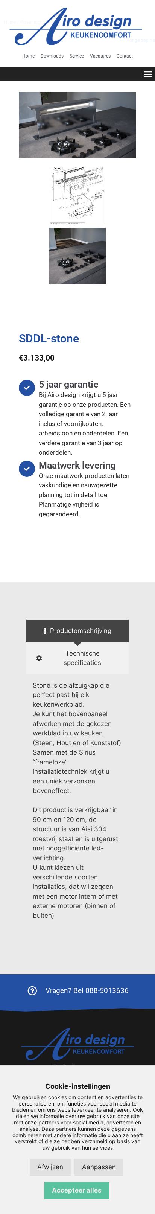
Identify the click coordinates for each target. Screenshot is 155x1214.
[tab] (77, 631)
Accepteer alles (77, 1190)
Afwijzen (50, 1167)
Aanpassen (99, 1167)
